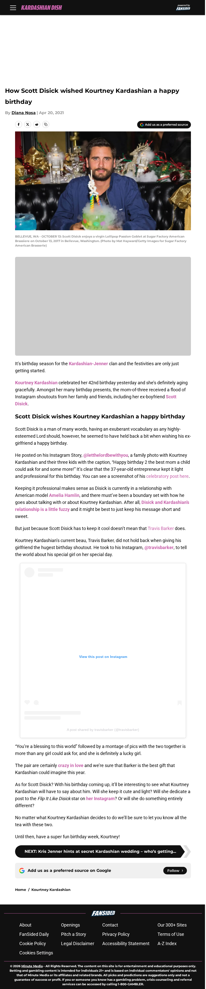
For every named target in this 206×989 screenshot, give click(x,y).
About (25, 925)
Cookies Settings (36, 952)
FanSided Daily (34, 934)
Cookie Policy (32, 943)
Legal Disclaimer (77, 943)
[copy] (45, 124)
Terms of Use (171, 934)
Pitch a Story (73, 934)
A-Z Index (167, 943)
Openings (70, 925)
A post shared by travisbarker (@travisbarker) (103, 730)
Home (20, 889)
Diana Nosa (24, 112)
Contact (110, 925)
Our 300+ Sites (172, 925)
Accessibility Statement (125, 943)
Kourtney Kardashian (51, 889)
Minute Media (32, 966)
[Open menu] (13, 8)
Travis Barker (161, 528)
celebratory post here (167, 476)
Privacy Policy (116, 934)
